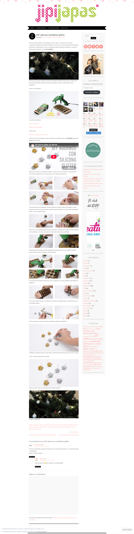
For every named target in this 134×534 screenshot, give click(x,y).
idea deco (50, 427)
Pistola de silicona (34, 123)
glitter (30, 427)
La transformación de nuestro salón (93, 183)
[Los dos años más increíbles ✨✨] (96, 120)
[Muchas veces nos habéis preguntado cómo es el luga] (96, 115)
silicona (73, 427)
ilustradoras (86, 278)
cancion (85, 263)
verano (94, 366)
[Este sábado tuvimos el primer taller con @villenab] (91, 109)
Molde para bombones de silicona (38, 134)
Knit (84, 288)
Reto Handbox (87, 305)
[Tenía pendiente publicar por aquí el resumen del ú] (85, 109)
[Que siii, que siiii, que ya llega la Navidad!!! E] (96, 125)
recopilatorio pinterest (89, 301)
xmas (39, 429)
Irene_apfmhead (37, 444)
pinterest (98, 359)
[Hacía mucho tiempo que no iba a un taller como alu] (85, 120)
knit (86, 353)
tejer (97, 365)
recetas (85, 298)
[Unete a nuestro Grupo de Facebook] (93, 211)
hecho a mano (93, 346)
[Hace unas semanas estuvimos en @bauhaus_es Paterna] (85, 104)
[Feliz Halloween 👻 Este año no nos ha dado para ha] (101, 125)
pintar (92, 359)
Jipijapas (42, 458)
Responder (32, 456)
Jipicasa (85, 283)
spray (85, 364)
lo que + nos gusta (88, 291)
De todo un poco (87, 271)
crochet (94, 329)
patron (85, 293)
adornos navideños (34, 425)
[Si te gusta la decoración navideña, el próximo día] (91, 125)
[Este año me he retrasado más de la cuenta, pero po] (85, 125)
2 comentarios (75, 432)
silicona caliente (33, 429)
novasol (93, 358)
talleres (85, 310)
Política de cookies (42, 531)
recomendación (90, 363)
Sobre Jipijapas (41, 28)
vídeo (100, 366)
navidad (56, 427)
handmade (35, 427)
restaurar (85, 303)
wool (86, 368)
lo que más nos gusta (89, 354)
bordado (85, 261)
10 (32, 35)
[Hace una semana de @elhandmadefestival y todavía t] (96, 104)
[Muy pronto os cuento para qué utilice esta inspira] (101, 109)
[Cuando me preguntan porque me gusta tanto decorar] (96, 109)
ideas (88, 348)
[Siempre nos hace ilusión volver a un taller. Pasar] (101, 115)
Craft (84, 268)
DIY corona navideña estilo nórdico (68, 435)
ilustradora (87, 351)
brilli (50, 425)
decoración (58, 425)
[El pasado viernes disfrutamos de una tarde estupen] (85, 115)
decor (90, 331)
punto (91, 361)
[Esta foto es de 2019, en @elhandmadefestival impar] (101, 104)
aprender (87, 326)
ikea (96, 349)
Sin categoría (86, 308)
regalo (100, 362)
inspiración (97, 351)
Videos (63, 37)
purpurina (68, 427)
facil (77, 425)
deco (43, 37)
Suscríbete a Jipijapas (91, 92)
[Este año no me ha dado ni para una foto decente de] (101, 120)
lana (100, 353)
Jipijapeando (86, 286)
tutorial (59, 37)
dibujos (91, 336)
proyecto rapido (52, 37)
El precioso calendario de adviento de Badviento (43, 435)
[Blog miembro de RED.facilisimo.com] (93, 250)
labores (93, 353)
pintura (85, 361)
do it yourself (96, 339)
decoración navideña (67, 425)
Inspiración (86, 281)
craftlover (89, 329)
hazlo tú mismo (43, 427)
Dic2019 (32, 36)
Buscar (93, 38)
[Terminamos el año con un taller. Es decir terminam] (91, 120)
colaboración (86, 266)
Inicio (32, 28)
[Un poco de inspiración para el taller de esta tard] (91, 115)
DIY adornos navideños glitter (50, 34)
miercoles (98, 356)
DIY (47, 37)
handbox (86, 341)
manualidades (89, 356)
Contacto (64, 28)
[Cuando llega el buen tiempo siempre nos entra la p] (91, 104)
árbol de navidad (44, 425)
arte (93, 326)
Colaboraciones (53, 28)
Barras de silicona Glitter (35, 127)
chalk (97, 326)
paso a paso (61, 427)
